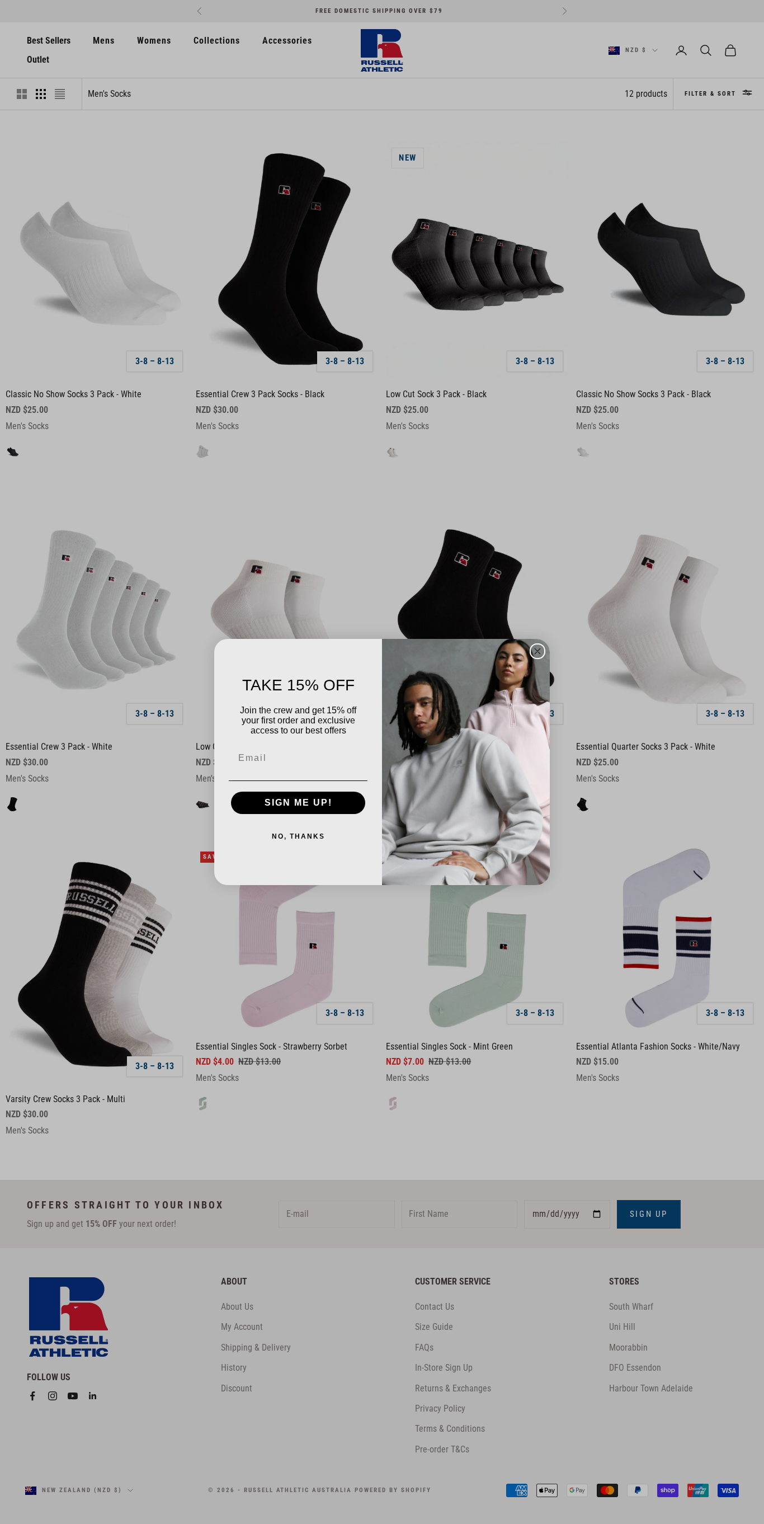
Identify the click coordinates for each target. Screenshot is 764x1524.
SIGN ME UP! (298, 802)
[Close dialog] (537, 651)
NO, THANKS (298, 836)
